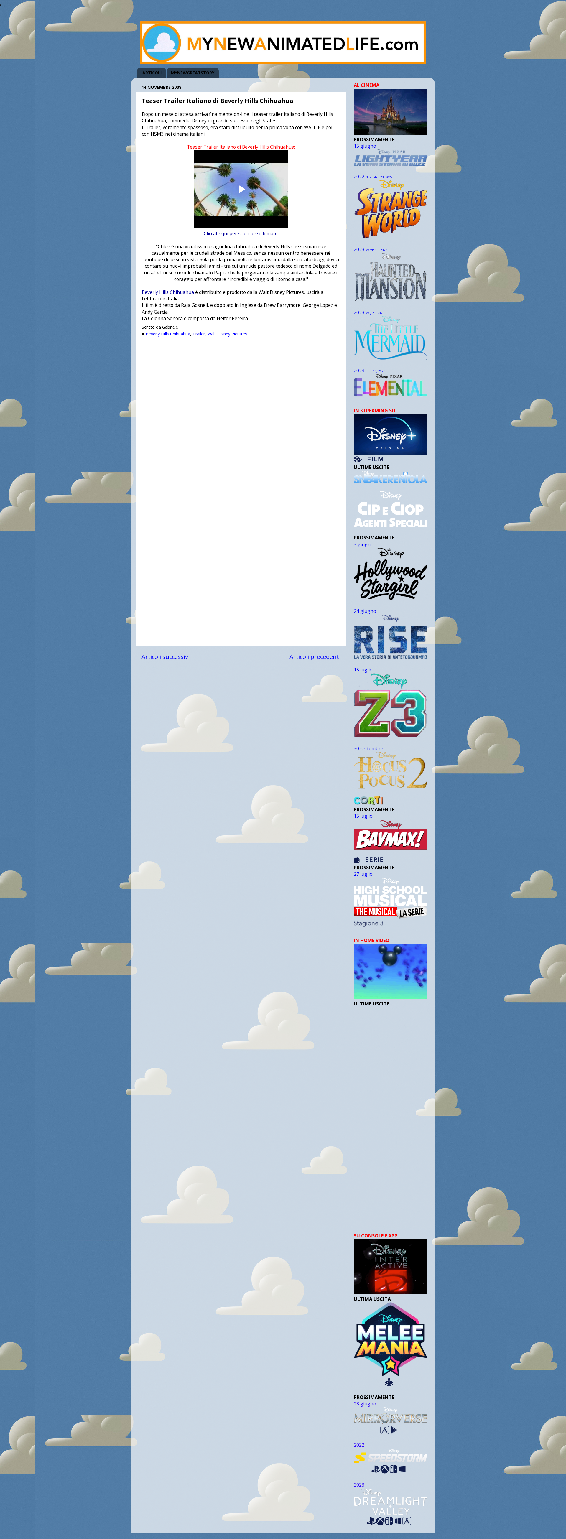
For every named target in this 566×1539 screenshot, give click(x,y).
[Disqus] (241, 414)
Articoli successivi (166, 656)
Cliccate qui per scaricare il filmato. (241, 233)
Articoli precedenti (314, 656)
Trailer (198, 334)
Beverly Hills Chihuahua (168, 292)
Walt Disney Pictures (227, 334)
